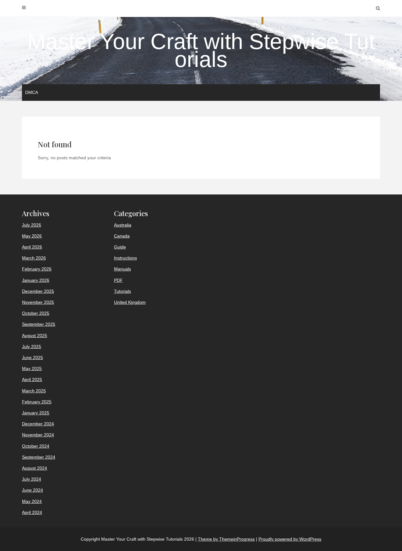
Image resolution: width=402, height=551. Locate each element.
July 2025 (31, 346)
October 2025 (35, 313)
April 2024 (32, 512)
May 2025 (32, 368)
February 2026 (37, 268)
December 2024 (38, 423)
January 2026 (35, 280)
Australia (122, 224)
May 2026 (32, 235)
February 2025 (37, 401)
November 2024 (38, 434)
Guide (120, 246)
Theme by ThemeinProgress (226, 539)
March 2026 (34, 257)
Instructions (125, 257)
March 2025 (34, 390)
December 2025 (38, 291)
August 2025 (34, 335)
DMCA (31, 92)
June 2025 (32, 357)
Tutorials (122, 291)
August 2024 (34, 468)
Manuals (122, 268)
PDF (118, 280)
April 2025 (32, 379)
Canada (122, 235)
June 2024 (32, 490)
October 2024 (35, 446)
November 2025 (38, 302)
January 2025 (35, 412)
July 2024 (31, 479)
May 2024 (32, 501)
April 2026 (32, 246)
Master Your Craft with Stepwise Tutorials (201, 50)
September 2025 (38, 324)
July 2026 (31, 224)
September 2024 (38, 457)
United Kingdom (130, 302)
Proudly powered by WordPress (289, 539)
